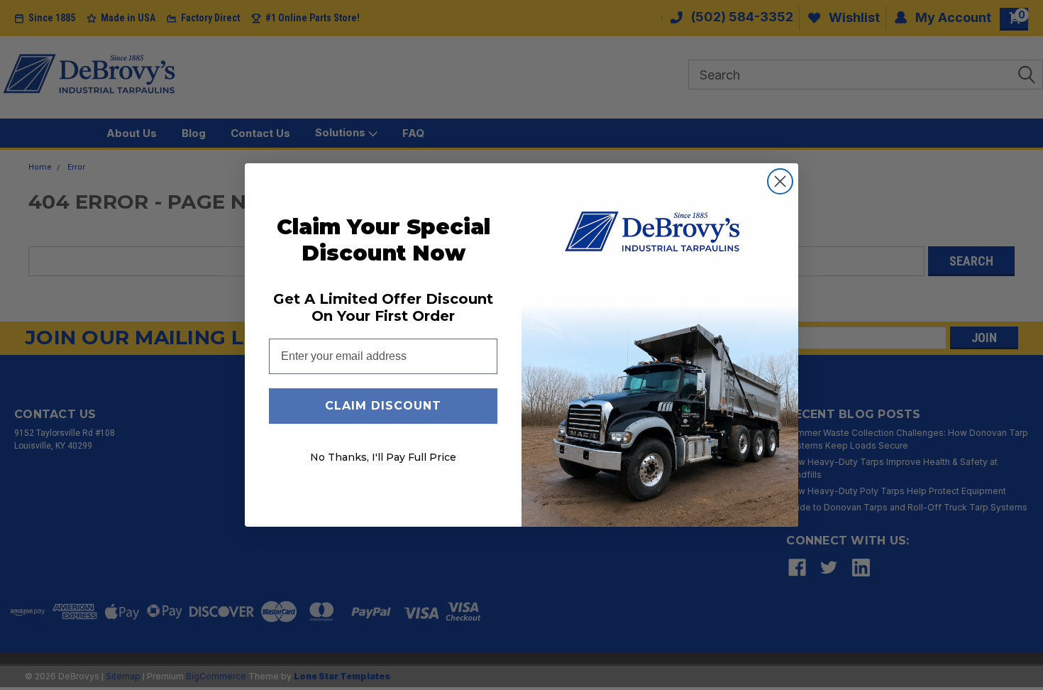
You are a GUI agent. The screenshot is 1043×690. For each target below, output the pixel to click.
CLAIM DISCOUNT (383, 405)
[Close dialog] (780, 181)
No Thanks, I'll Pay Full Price (383, 457)
